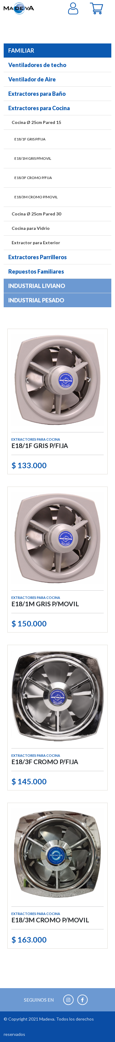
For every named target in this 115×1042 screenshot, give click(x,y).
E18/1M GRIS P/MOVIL (32, 158)
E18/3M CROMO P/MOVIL (36, 197)
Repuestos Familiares (36, 271)
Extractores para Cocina (39, 108)
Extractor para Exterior (36, 242)
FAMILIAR (21, 50)
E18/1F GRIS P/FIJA (29, 139)
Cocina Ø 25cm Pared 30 (36, 213)
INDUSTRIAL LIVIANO (36, 285)
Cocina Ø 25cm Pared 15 (36, 122)
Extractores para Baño (37, 93)
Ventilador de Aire (32, 79)
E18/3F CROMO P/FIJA (33, 177)
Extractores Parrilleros (37, 257)
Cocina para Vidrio (31, 228)
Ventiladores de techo (37, 65)
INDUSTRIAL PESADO (36, 300)
